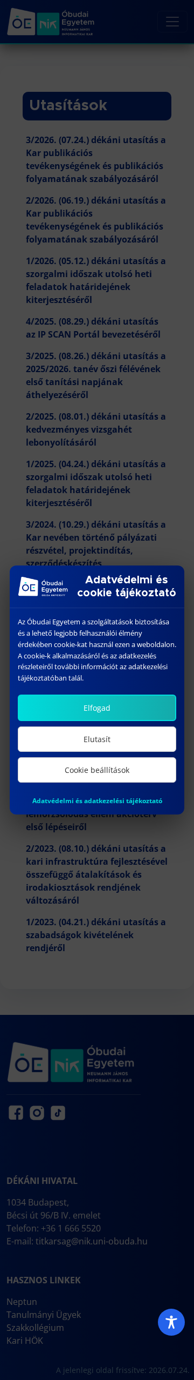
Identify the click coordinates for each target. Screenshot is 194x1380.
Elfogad (97, 708)
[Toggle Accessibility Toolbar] (171, 1322)
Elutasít (97, 739)
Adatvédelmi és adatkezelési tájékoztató (97, 800)
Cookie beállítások (97, 770)
